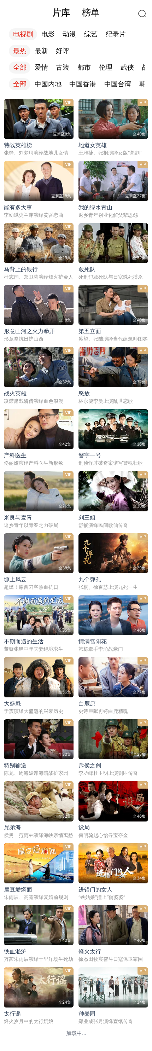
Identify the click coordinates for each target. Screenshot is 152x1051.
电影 (48, 34)
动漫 (69, 34)
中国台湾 (117, 84)
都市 (84, 67)
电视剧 (23, 34)
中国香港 (82, 84)
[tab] (61, 12)
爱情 (41, 67)
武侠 (127, 67)
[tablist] (76, 12)
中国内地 (48, 84)
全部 (20, 67)
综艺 (91, 34)
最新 (41, 50)
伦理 (105, 67)
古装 (62, 67)
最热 (20, 50)
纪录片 (116, 34)
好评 (62, 50)
